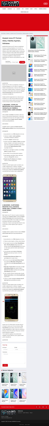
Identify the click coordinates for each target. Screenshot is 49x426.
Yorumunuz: (5, 352)
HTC (23, 8)
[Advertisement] (24, 22)
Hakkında (20, 412)
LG (14, 8)
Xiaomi (26, 8)
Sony (31, 8)
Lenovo (18, 8)
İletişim (31, 412)
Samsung (10, 8)
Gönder (5, 365)
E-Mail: (15, 347)
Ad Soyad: (5, 347)
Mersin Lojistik (27, 424)
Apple (35, 8)
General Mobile (42, 8)
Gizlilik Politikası (26, 412)
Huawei (4, 8)
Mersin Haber (21, 424)
